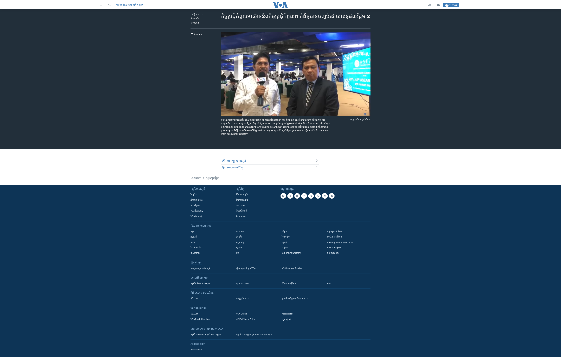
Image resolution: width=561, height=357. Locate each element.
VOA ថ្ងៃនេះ (195, 205)
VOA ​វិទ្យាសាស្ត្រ (197, 211)
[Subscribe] (332, 196)
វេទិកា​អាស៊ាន (241, 216)
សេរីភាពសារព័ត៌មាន (334, 237)
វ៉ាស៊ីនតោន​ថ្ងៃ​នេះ (197, 200)
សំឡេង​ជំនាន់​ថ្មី (241, 211)
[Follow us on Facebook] (283, 196)
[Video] (438, 5)
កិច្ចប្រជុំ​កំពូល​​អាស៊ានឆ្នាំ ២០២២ (129, 5)
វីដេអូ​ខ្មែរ (194, 194)
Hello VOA (240, 205)
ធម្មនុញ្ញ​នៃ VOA (242, 298)
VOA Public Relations (200, 319)
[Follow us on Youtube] (297, 196)
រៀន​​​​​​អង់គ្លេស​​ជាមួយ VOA (246, 268)
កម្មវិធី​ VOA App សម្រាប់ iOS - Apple (206, 334)
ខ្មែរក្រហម (285, 247)
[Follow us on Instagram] (304, 196)
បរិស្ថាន (284, 231)
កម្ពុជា (193, 231)
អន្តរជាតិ (194, 237)
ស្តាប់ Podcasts (242, 283)
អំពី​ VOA (194, 298)
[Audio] (429, 5)
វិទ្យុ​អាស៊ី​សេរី (286, 319)
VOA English (241, 314)
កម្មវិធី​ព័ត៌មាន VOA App (200, 283)
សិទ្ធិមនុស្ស (240, 242)
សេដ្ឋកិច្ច (239, 237)
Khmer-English (334, 247)
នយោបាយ (240, 231)
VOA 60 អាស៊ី (196, 216)
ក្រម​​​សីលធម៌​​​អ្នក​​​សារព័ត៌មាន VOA (295, 298)
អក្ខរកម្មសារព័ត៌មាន (334, 231)
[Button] (196, 34)
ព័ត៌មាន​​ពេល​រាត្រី (242, 200)
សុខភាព (239, 247)
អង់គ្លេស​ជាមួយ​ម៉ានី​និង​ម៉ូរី (200, 268)
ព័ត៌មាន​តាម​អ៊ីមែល (289, 283)
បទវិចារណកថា (333, 253)
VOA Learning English (292, 268)
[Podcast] (325, 196)
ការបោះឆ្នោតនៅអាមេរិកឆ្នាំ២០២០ (340, 242)
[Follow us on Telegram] (311, 196)
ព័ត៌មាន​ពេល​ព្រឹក (242, 194)
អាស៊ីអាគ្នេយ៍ (195, 253)
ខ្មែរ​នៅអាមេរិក (196, 247)
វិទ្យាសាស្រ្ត (286, 237)
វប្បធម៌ (284, 242)
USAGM (194, 314)
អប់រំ (237, 253)
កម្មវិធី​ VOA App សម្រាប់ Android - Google (254, 334)
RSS (329, 283)
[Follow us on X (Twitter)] (290, 196)
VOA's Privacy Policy (245, 319)
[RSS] (318, 196)
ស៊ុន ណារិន (195, 18)
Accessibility (287, 314)
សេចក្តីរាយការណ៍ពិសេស (291, 253)
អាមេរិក (193, 242)
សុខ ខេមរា (195, 23)
